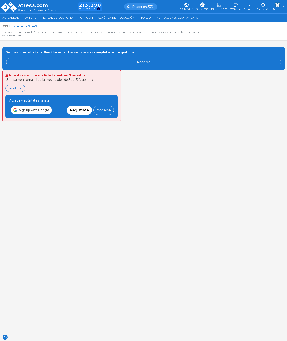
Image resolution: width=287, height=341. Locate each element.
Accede (144, 62)
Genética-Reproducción (116, 17)
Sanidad (30, 17)
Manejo (145, 17)
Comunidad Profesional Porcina (37, 10)
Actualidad (10, 17)
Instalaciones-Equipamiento (177, 17)
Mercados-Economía (57, 17)
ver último (15, 88)
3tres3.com (33, 5)
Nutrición (85, 17)
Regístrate (79, 110)
